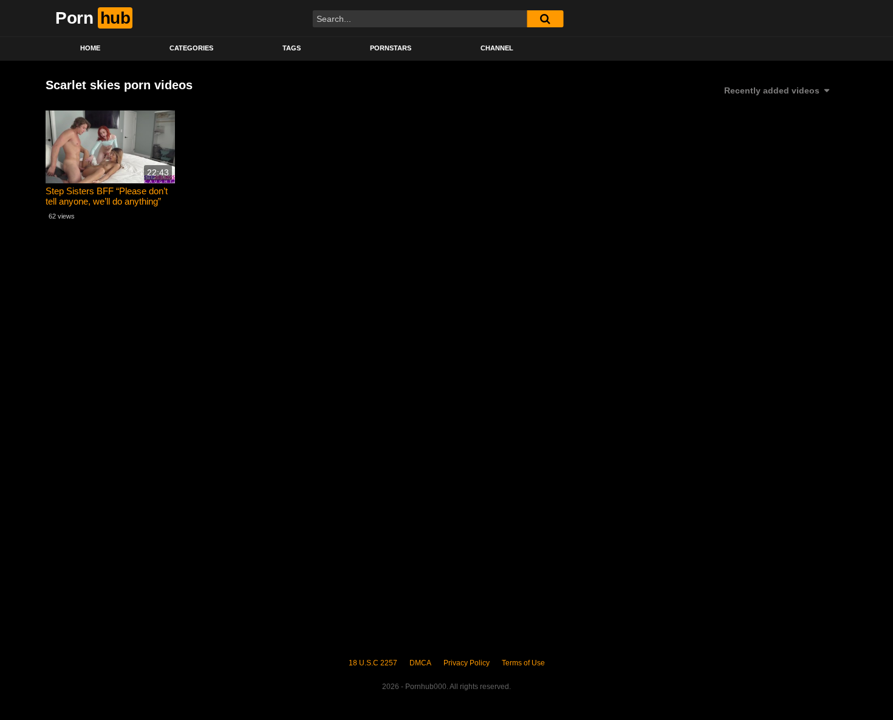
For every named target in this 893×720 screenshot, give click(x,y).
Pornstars (390, 48)
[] (545, 18)
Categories (191, 48)
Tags (291, 48)
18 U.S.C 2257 (373, 663)
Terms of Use (523, 663)
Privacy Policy (466, 663)
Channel (497, 48)
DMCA (420, 663)
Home (90, 48)
